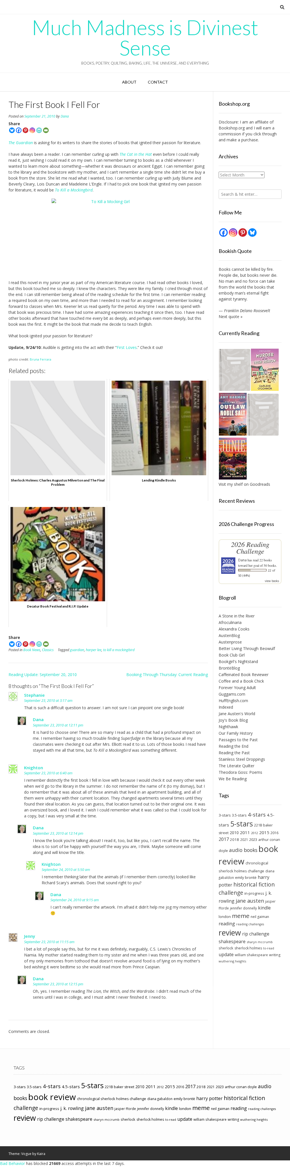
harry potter (209, 1098)
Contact (158, 82)
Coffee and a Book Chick (241, 681)
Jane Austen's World (237, 713)
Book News (31, 649)
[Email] (46, 130)
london (225, 916)
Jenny (29, 936)
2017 (224, 839)
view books (272, 581)
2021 (244, 839)
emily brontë (246, 877)
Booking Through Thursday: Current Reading (167, 674)
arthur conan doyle (241, 1086)
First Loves (127, 347)
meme (241, 916)
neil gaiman (260, 916)
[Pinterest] (25, 130)
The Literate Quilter (236, 765)
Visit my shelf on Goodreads (244, 484)
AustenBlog (229, 635)
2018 (234, 839)
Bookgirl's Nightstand (238, 661)
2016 (274, 832)
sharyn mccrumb (260, 942)
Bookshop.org (232, 128)
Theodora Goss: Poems (240, 772)
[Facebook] (19, 130)
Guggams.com (232, 694)
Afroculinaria (230, 622)
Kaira (41, 1153)
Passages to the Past (238, 739)
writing (274, 954)
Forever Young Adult (237, 687)
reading (227, 923)
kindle (264, 908)
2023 (253, 839)
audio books (243, 850)
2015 (264, 832)
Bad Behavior (12, 1163)
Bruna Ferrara (40, 359)
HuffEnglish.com (233, 700)
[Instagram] (32, 130)
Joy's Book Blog (233, 720)
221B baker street (119, 1086)
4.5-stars (71, 1086)
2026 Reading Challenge (250, 548)
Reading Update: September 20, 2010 (42, 674)
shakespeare (232, 941)
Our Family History (236, 733)
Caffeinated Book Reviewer (243, 674)
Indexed (226, 707)
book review (52, 1097)
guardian (77, 649)
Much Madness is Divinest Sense (145, 37)
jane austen (250, 900)
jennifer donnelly (243, 908)
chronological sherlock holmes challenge (111, 1098)
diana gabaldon (159, 1098)
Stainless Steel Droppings (242, 759)
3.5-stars (239, 815)
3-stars (225, 815)
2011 (245, 832)
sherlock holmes (248, 948)
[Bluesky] (12, 130)
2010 (234, 832)
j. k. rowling (72, 1108)
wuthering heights (232, 961)
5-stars (241, 823)
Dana (65, 116)
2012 (254, 833)
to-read (268, 948)
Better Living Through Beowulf (247, 648)
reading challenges (250, 924)
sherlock (226, 948)
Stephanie (34, 695)
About (129, 82)
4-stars (257, 814)
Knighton (33, 767)
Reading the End (233, 746)
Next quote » (230, 316)
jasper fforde (125, 1108)
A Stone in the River (237, 616)
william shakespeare (251, 954)
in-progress (254, 893)
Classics (48, 649)
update (226, 954)
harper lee (93, 649)
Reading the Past (234, 752)
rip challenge (255, 934)
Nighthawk (228, 726)
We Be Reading (233, 778)
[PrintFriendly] (39, 130)
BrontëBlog (229, 668)
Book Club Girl (232, 655)
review (230, 932)
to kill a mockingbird (119, 649)
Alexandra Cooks (234, 629)
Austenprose (230, 642)
